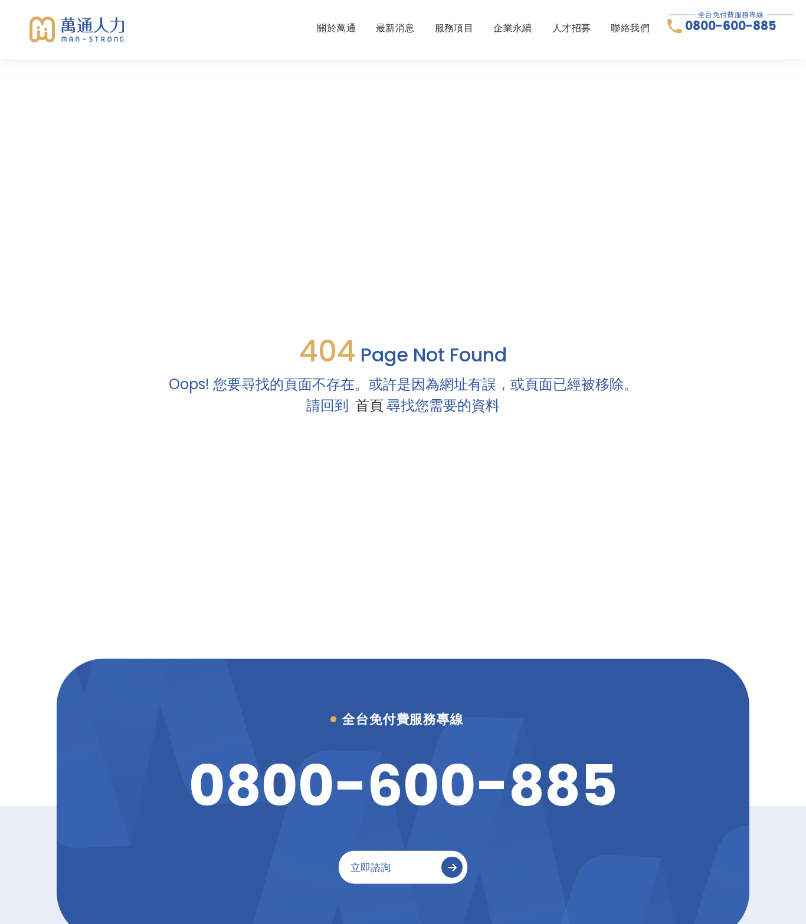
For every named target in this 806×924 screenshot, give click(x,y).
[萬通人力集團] (77, 29)
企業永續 (512, 28)
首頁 (369, 405)
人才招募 (571, 28)
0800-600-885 (730, 26)
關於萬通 (336, 28)
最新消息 (395, 28)
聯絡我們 (630, 28)
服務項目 (454, 28)
